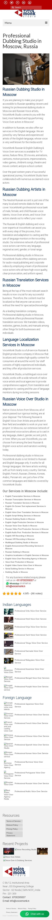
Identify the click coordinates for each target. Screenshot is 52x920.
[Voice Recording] (42, 851)
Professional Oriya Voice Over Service (31, 627)
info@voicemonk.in (19, 900)
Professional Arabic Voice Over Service (31, 791)
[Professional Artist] (25, 849)
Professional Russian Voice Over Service (32, 783)
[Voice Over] (17, 860)
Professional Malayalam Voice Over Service (30, 661)
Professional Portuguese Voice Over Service (30, 774)
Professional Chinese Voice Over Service (32, 736)
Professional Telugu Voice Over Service (31, 643)
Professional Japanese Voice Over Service (29, 705)
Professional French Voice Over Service (31, 723)
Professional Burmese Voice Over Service (29, 763)
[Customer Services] (8, 851)
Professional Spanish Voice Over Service (32, 745)
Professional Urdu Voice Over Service (30, 611)
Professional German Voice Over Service (32, 715)
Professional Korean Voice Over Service (31, 753)
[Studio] (11, 856)
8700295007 (27, 580)
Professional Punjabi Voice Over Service (31, 687)
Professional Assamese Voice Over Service (29, 670)
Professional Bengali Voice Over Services (32, 678)
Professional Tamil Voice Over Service (31, 635)
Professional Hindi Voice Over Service (30, 619)
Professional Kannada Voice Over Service (29, 652)
